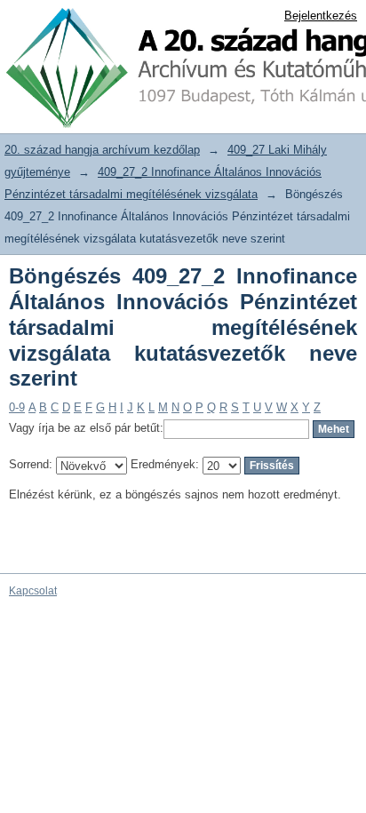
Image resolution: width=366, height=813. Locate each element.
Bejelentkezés (320, 15)
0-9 (17, 407)
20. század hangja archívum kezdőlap (102, 149)
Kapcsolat (33, 591)
